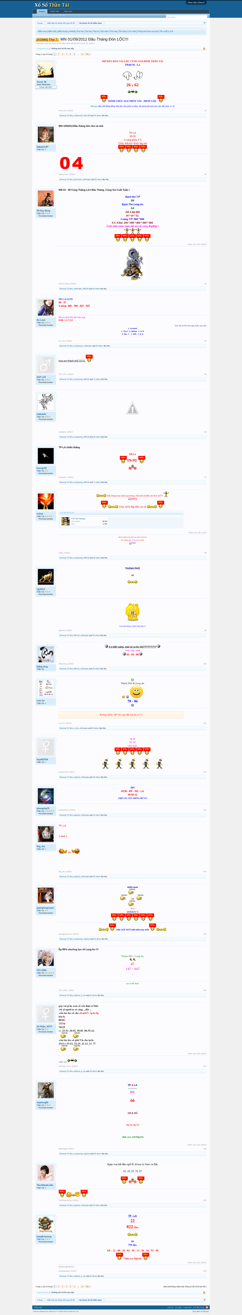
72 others (97, 379)
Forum (42, 11)
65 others (99, 346)
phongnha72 (43, 808)
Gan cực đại (152, 31)
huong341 (42, 468)
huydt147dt (42, 759)
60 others (97, 1154)
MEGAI (86, 289)
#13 (204, 810)
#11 (205, 723)
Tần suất (163, 31)
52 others (93, 995)
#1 (205, 111)
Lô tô (171, 31)
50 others (97, 939)
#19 (204, 1200)
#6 (205, 432)
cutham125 (78, 115)
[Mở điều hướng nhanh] (204, 23)
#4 (205, 341)
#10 (204, 664)
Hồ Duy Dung (43, 210)
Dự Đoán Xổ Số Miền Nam (59, 43)
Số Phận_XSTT (44, 1026)
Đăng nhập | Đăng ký (196, 2)
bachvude (77, 179)
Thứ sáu (113, 31)
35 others (97, 876)
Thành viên (54, 11)
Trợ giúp (178, 1307)
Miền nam (42, 31)
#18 (204, 1149)
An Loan (41, 320)
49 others (93, 1071)
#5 (205, 374)
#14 (204, 872)
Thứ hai (80, 31)
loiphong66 (42, 1102)
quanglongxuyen (45, 908)
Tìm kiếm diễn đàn (42, 16)
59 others (98, 179)
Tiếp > (87, 54)
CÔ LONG (42, 970)
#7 (205, 477)
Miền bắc (52, 31)
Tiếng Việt (38, 1307)
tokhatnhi (41, 414)
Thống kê (141, 31)
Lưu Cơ (40, 700)
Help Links (68, 11)
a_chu (76, 728)
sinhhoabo (86, 179)
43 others (97, 815)
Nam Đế (86, 115)
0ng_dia (41, 846)
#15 (204, 934)
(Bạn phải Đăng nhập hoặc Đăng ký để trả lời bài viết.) (184, 1287)
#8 (205, 553)
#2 (205, 174)
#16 (204, 990)
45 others (98, 115)
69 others (96, 289)
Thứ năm (104, 31)
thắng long (42, 666)
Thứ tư (96, 31)
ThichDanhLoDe (45, 1185)
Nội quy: (94, 106)
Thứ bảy (122, 31)
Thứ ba (88, 31)
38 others (97, 777)
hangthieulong (44, 1236)
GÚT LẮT (41, 377)
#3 (205, 284)
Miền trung (62, 31)
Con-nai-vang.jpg (78, 518)
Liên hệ (170, 1307)
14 (82, 54)
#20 (204, 1271)
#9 (205, 630)
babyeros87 (42, 147)
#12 (204, 772)
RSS (207, 1307)
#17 (204, 1066)
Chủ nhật (132, 31)
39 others (97, 1205)
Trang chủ (187, 1307)
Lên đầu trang (198, 1307)
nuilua (40, 513)
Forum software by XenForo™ (56, 1311)
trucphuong (78, 346)
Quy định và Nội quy (201, 1311)
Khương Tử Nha (66, 115)
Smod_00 (84, 43)
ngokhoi (41, 589)
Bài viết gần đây (59, 16)
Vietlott (72, 31)
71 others (97, 482)
